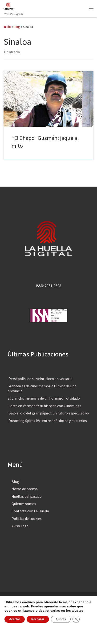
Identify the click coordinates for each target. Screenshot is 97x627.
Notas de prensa (25, 488)
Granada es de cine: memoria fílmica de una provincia (42, 388)
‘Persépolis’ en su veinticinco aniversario (40, 378)
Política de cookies (27, 518)
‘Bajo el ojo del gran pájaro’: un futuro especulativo (48, 413)
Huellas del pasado (27, 496)
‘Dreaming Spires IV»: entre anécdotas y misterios (47, 420)
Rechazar (37, 619)
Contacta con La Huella (30, 511)
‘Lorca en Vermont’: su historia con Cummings (44, 405)
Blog (17, 27)
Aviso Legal (21, 525)
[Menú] (91, 8)
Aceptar (14, 619)
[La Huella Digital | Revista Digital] (9, 5)
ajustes (78, 610)
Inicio (7, 27)
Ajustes (61, 619)
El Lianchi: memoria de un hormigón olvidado (44, 398)
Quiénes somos (24, 503)
